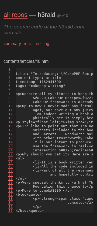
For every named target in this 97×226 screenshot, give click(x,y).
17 (10, 134)
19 (10, 142)
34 (10, 203)
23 (10, 158)
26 (10, 170)
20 (10, 146)
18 (10, 138)
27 (10, 174)
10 (10, 106)
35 (10, 207)
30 (10, 186)
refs (27, 43)
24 (10, 162)
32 (10, 194)
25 (10, 166)
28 (10, 178)
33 (10, 198)
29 (10, 182)
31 (10, 190)
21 (10, 150)
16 (10, 130)
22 (10, 154)
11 (10, 110)
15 (10, 126)
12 (10, 114)
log (46, 43)
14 (10, 122)
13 (10, 118)
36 (10, 211)
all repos (15, 14)
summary (12, 43)
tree (37, 43)
